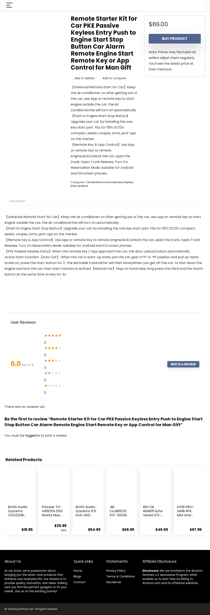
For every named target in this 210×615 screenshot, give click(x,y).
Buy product (174, 38)
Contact (80, 582)
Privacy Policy (116, 571)
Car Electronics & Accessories (104, 182)
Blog (77, 576)
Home (78, 571)
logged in (33, 435)
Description (17, 201)
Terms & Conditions (120, 576)
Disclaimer (113, 582)
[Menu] (9, 5)
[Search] (199, 5)
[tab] (17, 201)
